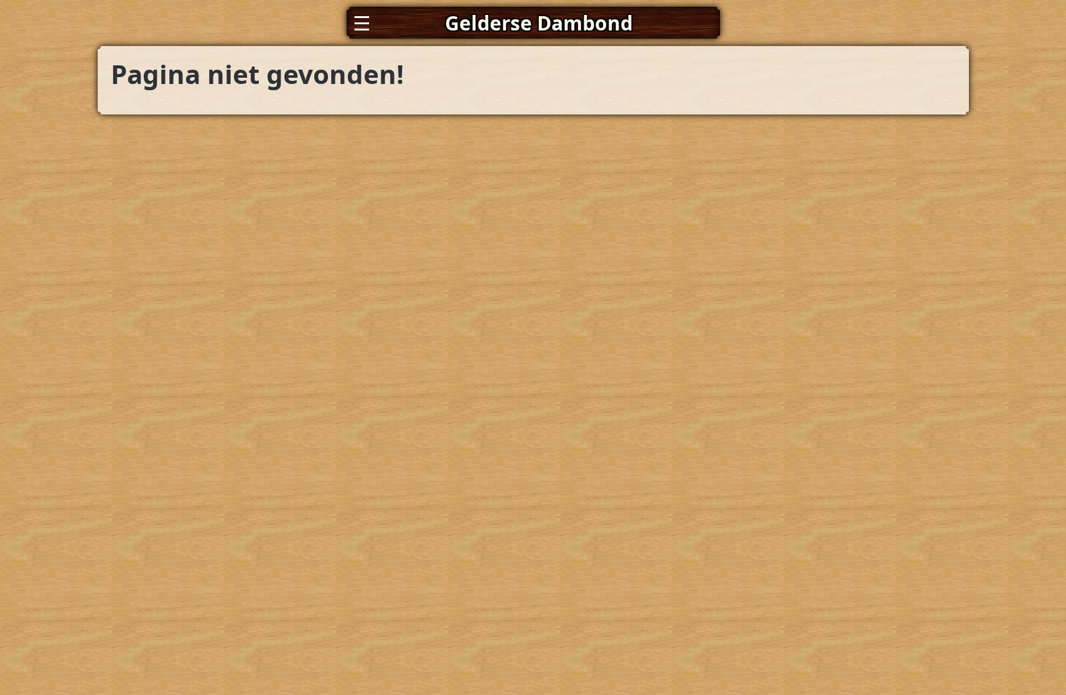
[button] (533, 23)
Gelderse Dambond (539, 22)
